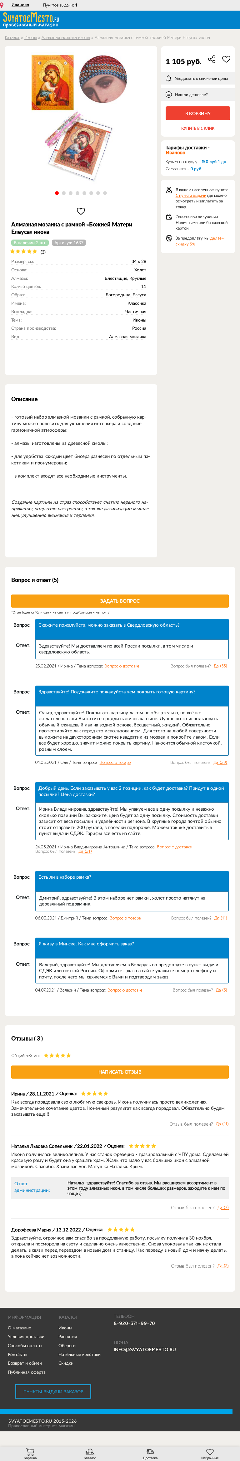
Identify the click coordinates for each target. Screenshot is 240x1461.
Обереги (67, 1345)
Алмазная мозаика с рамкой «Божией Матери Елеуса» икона (152, 37)
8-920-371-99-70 (134, 1323)
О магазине (19, 1327)
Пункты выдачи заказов (53, 1391)
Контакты (17, 1354)
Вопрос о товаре (115, 762)
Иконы (30, 37)
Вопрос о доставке (121, 666)
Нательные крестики (79, 1354)
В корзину (198, 113)
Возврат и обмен (25, 1363)
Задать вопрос (120, 601)
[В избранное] (81, 211)
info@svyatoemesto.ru (145, 1349)
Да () (220, 666)
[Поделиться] (212, 59)
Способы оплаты (25, 1345)
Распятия (67, 1336)
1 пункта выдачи (191, 195)
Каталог (12, 37)
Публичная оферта (27, 1372)
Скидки (65, 1363)
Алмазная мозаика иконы (66, 37)
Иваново (20, 4)
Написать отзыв (120, 1072)
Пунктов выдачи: (60, 5)
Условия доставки (26, 1336)
